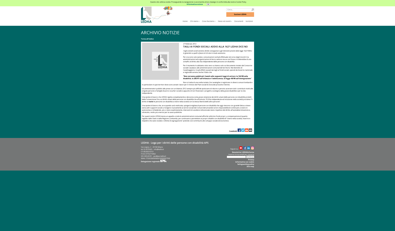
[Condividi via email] (246, 131)
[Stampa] (250, 131)
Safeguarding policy (245, 164)
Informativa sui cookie (244, 162)
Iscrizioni (249, 21)
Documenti (238, 21)
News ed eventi (224, 21)
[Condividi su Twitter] (243, 131)
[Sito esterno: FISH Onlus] (163, 161)
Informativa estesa (195, 4)
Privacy (251, 160)
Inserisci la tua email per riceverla (241, 154)
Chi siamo (194, 21)
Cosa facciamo (208, 21)
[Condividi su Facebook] (239, 131)
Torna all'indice (147, 39)
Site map (250, 166)
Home (185, 21)
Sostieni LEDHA (240, 14)
